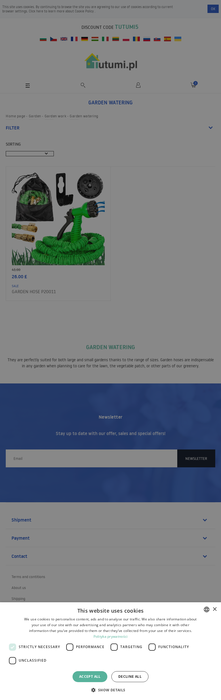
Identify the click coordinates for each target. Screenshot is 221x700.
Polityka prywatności (111, 636)
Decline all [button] (130, 676)
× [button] (214, 609)
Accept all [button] (90, 676)
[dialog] (110, 651)
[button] (110, 689)
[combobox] (206, 609)
